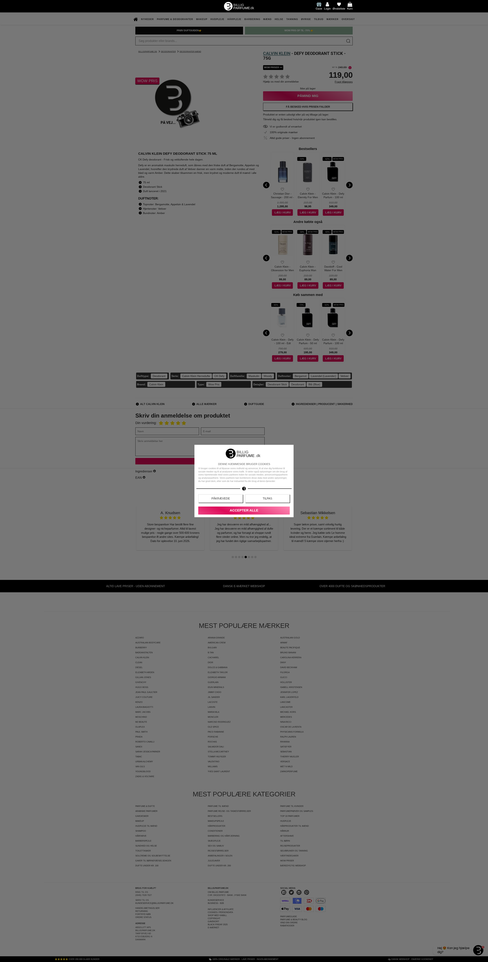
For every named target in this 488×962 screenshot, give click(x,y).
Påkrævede (220, 498)
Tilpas (267, 498)
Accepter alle (244, 510)
